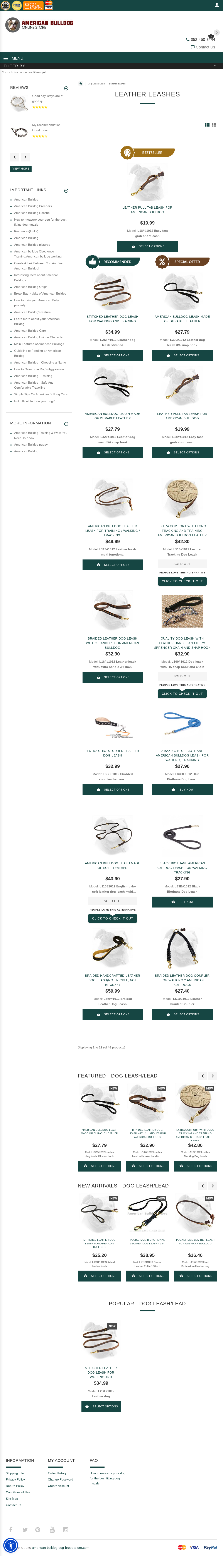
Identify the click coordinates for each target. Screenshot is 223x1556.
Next (25, 157)
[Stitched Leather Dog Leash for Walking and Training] (101, 1340)
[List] (214, 125)
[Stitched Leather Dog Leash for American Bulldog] (99, 1214)
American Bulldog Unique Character (39, 337)
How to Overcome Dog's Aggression (39, 369)
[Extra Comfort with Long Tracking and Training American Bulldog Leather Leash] (182, 499)
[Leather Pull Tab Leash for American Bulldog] (182, 386)
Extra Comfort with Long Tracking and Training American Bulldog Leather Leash (182, 530)
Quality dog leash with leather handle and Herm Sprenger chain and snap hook (182, 643)
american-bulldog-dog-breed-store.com (61, 1547)
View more (20, 168)
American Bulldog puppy (31, 444)
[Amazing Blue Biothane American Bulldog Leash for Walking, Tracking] (182, 723)
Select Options (151, 246)
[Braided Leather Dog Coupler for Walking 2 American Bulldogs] (182, 948)
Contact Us (205, 47)
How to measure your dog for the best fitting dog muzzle (107, 1478)
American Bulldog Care (30, 330)
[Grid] (207, 125)
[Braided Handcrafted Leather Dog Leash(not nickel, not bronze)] (112, 948)
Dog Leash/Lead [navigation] (96, 83)
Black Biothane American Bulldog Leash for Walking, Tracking (182, 867)
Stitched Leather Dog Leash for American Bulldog (99, 1243)
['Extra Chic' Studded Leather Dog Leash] (112, 723)
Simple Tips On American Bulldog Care (41, 394)
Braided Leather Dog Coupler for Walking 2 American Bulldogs (182, 980)
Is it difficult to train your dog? (34, 401)
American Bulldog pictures (32, 244)
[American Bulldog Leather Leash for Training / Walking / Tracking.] (112, 499)
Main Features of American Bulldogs (39, 344)
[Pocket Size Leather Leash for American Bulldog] (195, 1214)
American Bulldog (26, 199)
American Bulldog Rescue (32, 212)
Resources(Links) (26, 231)
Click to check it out (182, 581)
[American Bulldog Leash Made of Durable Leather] (112, 386)
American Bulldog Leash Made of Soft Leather (112, 865)
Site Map (12, 1498)
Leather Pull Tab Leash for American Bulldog (147, 210)
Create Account (58, 1485)
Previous (14, 157)
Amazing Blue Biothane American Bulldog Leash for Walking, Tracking (182, 755)
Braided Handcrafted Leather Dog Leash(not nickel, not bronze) (112, 980)
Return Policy (15, 1485)
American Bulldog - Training (33, 375)
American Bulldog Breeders (33, 206)
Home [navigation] (80, 83)
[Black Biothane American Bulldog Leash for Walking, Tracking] (182, 836)
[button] (10, 1545)
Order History (57, 1473)
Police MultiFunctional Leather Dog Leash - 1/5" (147, 1242)
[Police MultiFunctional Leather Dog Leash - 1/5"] (147, 1214)
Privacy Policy (15, 1479)
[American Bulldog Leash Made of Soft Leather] (112, 836)
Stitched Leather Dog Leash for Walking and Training (113, 319)
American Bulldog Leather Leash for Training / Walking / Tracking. (112, 530)
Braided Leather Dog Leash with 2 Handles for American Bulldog (112, 643)
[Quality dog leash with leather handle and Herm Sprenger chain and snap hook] (182, 611)
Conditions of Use (18, 1492)
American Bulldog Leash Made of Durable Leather (182, 319)
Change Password (60, 1479)
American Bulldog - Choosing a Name (40, 362)
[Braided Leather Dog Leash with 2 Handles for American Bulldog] (112, 611)
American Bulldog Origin (30, 286)
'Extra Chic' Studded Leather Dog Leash (112, 753)
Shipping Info (15, 1473)
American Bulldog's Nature (32, 312)
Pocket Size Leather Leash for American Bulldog (195, 1242)
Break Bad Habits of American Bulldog (40, 293)
